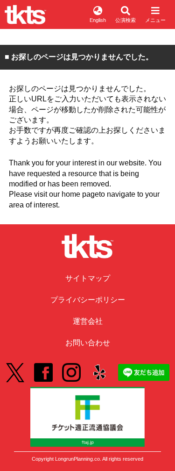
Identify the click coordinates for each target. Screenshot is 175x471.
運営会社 (88, 321)
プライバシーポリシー (87, 300)
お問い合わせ (87, 343)
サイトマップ (87, 278)
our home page (74, 194)
